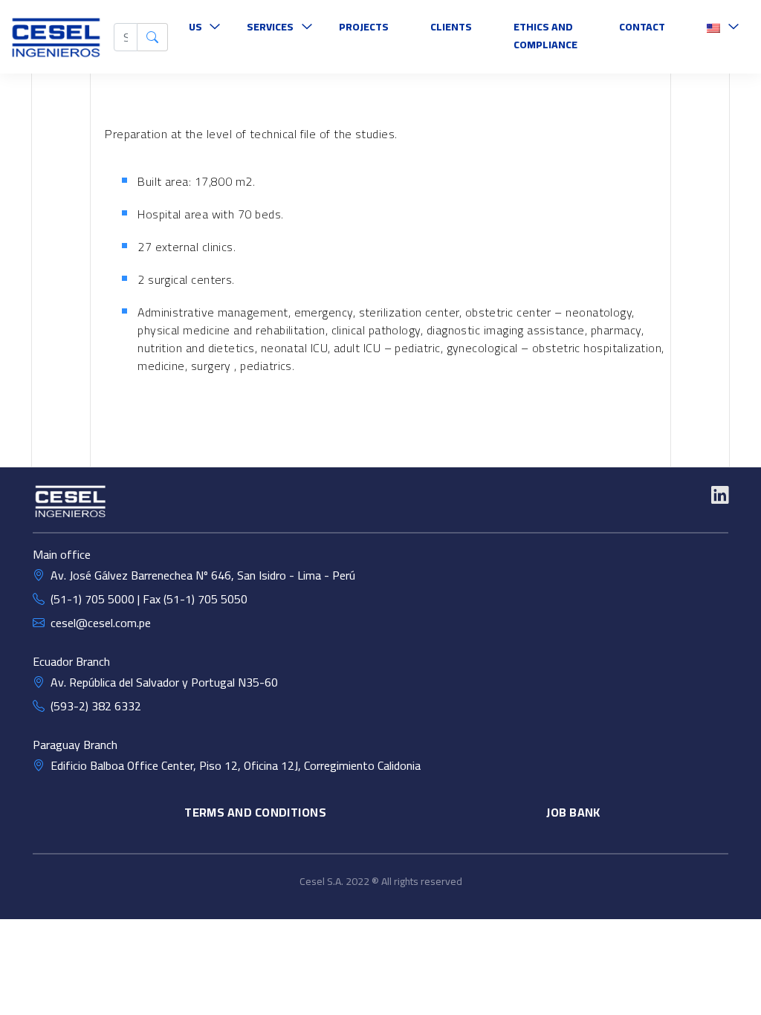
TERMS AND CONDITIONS (255, 812)
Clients (451, 26)
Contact (642, 26)
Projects (364, 26)
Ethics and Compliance (545, 35)
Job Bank (573, 812)
